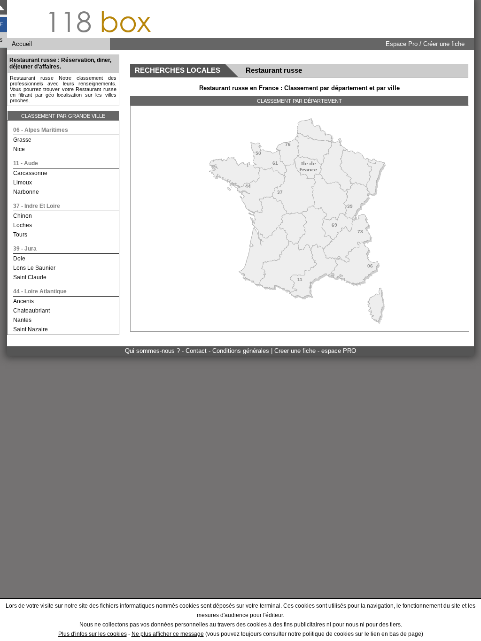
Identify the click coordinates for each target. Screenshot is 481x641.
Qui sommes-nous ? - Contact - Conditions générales (198, 350)
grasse (22, 140)
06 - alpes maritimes (40, 130)
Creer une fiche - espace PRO (315, 350)
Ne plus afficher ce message (168, 634)
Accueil (22, 43)
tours (20, 234)
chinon (22, 216)
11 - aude (25, 163)
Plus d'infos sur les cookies (92, 634)
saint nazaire (30, 329)
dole (19, 258)
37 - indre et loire (36, 206)
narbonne (26, 192)
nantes (22, 320)
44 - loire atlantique (40, 291)
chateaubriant (31, 310)
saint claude (30, 277)
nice (19, 149)
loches (22, 225)
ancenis (23, 301)
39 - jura (25, 248)
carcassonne (30, 173)
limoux (22, 182)
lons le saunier (34, 268)
